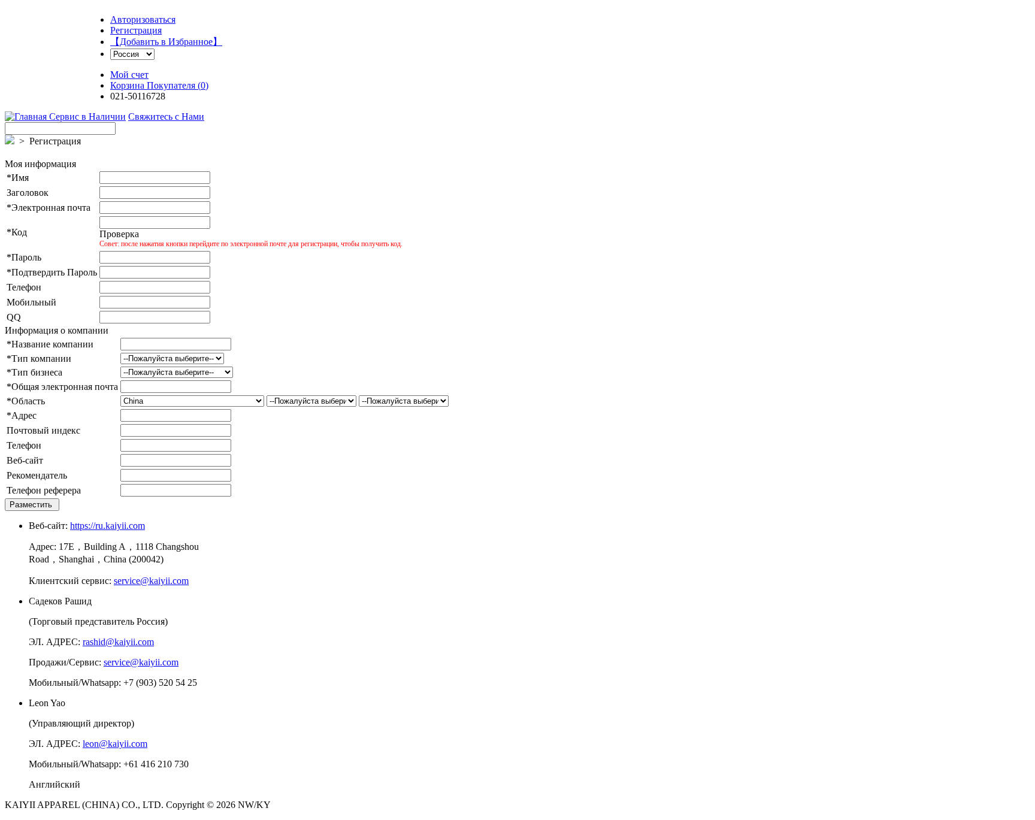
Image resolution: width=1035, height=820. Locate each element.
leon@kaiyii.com (115, 744)
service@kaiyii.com (151, 581)
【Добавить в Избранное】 (166, 42)
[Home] (9, 116)
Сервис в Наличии (87, 116)
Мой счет (129, 74)
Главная (31, 116)
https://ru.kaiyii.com (107, 526)
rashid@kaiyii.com (118, 642)
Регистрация (136, 30)
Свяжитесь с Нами (166, 116)
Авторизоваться (142, 19)
